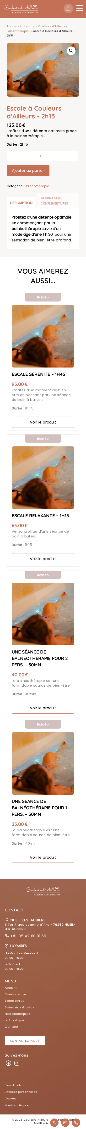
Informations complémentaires (54, 200)
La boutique (15, 1020)
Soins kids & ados (19, 1007)
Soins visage (15, 994)
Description (21, 202)
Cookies (11, 1098)
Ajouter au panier (28, 170)
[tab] (21, 203)
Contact (11, 1027)
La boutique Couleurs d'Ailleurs (42, 26)
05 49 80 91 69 (31, 936)
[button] (43, 894)
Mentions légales (17, 1105)
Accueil (12, 26)
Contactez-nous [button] (25, 1040)
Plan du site (13, 1085)
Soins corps (15, 1001)
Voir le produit (43, 422)
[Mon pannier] (70, 9)
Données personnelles (21, 1092)
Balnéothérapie (18, 31)
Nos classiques (17, 1014)
